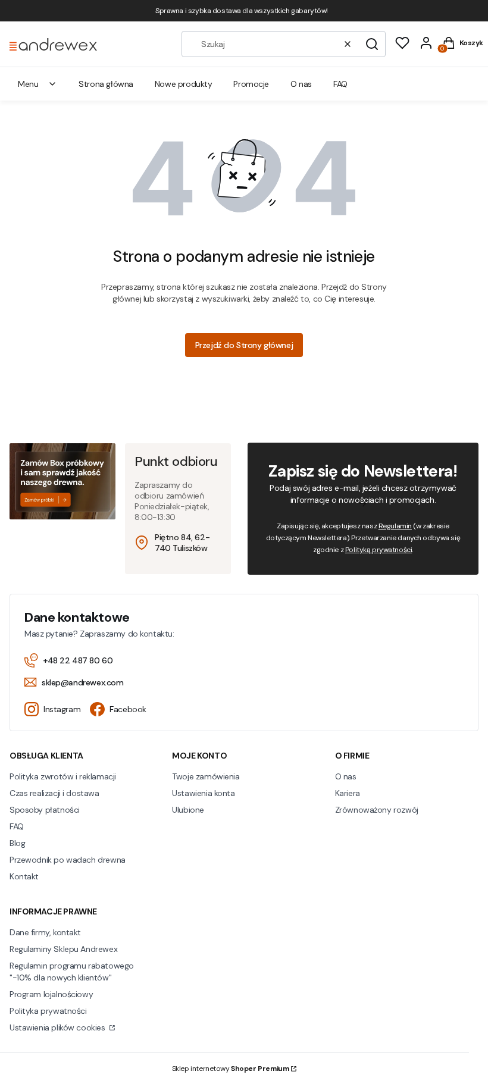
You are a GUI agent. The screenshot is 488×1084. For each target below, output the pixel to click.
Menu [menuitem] (28, 84)
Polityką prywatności (378, 549)
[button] (372, 44)
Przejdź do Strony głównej (244, 345)
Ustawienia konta (203, 793)
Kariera (347, 793)
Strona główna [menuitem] (106, 84)
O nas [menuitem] (301, 84)
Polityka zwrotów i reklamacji (63, 776)
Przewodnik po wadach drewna (68, 859)
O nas (345, 776)
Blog (17, 843)
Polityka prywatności (48, 1010)
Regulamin (395, 526)
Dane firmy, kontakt (45, 932)
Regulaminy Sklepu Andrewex (63, 949)
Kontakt (24, 876)
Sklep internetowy (230, 1068)
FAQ (17, 826)
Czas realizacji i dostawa (54, 793)
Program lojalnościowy (51, 994)
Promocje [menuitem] (251, 84)
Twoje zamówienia (205, 776)
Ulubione (188, 809)
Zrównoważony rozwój (376, 809)
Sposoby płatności (45, 809)
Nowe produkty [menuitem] (183, 84)
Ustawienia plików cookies (58, 1027)
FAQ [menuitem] (340, 84)
